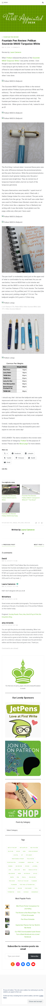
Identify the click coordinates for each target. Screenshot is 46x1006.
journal (35, 866)
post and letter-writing (27, 884)
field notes (30, 858)
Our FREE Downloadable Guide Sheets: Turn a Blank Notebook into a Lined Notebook (28, 934)
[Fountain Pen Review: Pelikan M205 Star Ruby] (11, 508)
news (19, 873)
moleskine (12, 873)
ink (38, 862)
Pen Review (32, 877)
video (19, 892)
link (9, 869)
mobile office (33, 869)
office (35, 873)
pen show (12, 881)
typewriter (10, 892)
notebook (27, 873)
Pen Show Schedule (27, 919)
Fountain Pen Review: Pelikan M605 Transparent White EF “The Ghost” (31, 498)
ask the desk (34, 847)
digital (16, 855)
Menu (6, 2)
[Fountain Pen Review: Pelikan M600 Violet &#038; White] (11, 489)
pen (18, 877)
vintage (26, 892)
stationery (28, 888)
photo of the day (23, 881)
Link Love (17, 869)
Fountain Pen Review (11, 37)
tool (36, 888)
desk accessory (33, 851)
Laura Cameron (15, 52)
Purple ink (11, 888)
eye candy (29, 855)
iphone (27, 866)
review (27, 523)
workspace (35, 892)
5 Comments (15, 47)
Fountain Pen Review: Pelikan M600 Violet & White (9, 498)
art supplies (23, 847)
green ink (31, 862)
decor (18, 851)
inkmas (10, 866)
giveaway (22, 862)
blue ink (10, 851)
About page (23, 444)
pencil (24, 877)
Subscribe (34, 956)
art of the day (12, 847)
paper (12, 877)
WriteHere (6, 597)
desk (24, 851)
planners (14, 884)
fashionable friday (18, 858)
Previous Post (9, 544)
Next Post (38, 544)
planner (34, 881)
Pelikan (9, 58)
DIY (22, 855)
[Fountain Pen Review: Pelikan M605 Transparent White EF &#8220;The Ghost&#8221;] (31, 489)
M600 (15, 523)
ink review (19, 866)
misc (24, 869)
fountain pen (7, 523)
